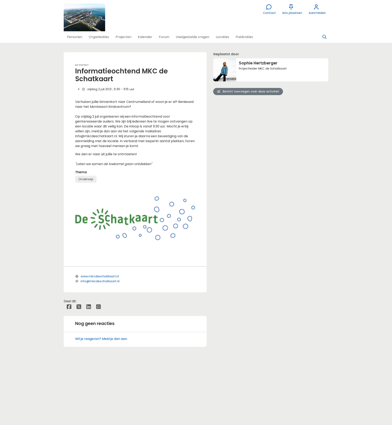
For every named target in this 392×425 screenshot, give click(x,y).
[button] (75, 37)
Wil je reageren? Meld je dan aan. (101, 338)
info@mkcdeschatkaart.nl (100, 281)
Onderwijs (85, 179)
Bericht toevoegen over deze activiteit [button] (251, 91)
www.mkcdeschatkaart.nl (100, 276)
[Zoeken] (324, 37)
